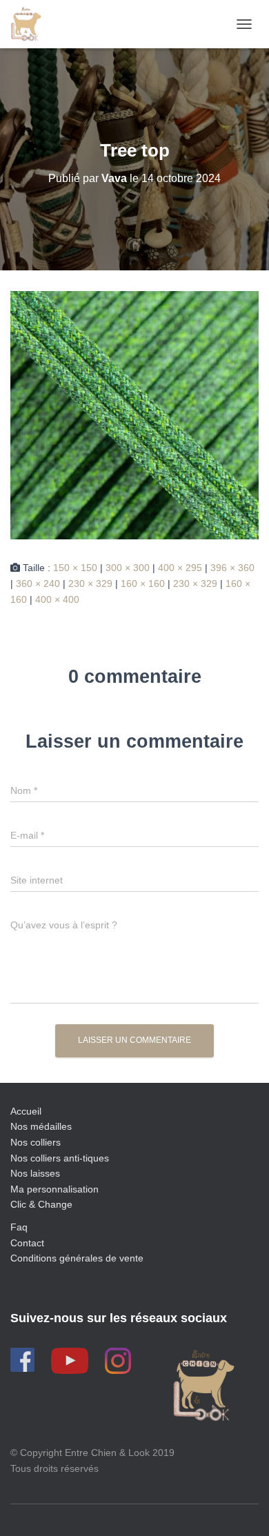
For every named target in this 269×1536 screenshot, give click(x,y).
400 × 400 (57, 599)
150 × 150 (75, 567)
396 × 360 (232, 567)
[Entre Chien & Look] (31, 24)
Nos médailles (41, 1126)
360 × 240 (38, 583)
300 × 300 (128, 567)
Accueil (25, 1111)
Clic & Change (41, 1204)
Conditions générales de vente (76, 1258)
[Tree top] (134, 414)
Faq (19, 1227)
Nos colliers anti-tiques (59, 1158)
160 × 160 (143, 583)
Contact (27, 1242)
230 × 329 (90, 583)
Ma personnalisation (54, 1189)
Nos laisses (35, 1173)
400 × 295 (180, 567)
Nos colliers (35, 1142)
